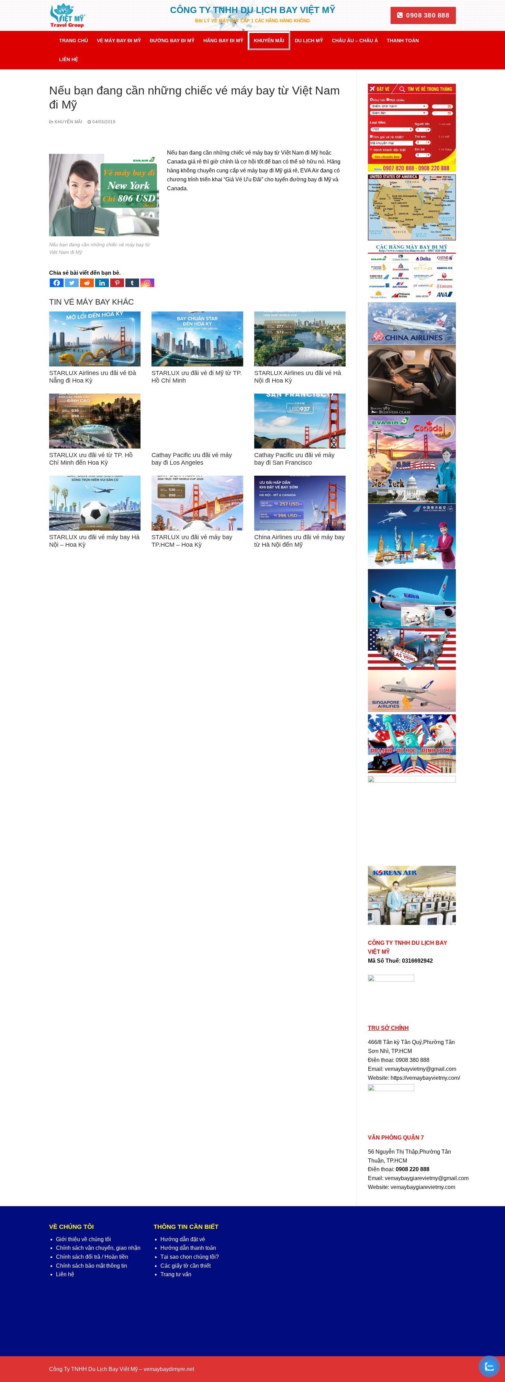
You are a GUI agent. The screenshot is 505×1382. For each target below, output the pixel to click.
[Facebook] (57, 283)
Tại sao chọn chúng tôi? (189, 1257)
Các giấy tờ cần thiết (185, 1266)
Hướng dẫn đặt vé (182, 1239)
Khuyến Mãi (68, 122)
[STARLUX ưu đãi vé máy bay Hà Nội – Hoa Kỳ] (95, 503)
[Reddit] (87, 283)
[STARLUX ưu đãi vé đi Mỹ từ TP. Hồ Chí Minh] (197, 338)
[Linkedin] (102, 283)
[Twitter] (72, 283)
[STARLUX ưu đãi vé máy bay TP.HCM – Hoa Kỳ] (197, 503)
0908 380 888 (427, 15)
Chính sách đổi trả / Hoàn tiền (92, 1257)
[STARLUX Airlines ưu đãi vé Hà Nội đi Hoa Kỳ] (300, 338)
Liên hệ (65, 1274)
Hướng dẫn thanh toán (188, 1248)
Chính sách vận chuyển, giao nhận (98, 1248)
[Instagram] (147, 283)
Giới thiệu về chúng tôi (83, 1239)
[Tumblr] (132, 283)
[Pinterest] (117, 283)
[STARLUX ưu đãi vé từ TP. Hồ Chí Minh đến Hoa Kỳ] (95, 421)
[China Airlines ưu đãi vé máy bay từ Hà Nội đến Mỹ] (300, 503)
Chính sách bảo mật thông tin (91, 1266)
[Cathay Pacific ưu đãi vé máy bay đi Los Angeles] (197, 421)
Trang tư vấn (175, 1274)
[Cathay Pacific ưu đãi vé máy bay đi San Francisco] (300, 421)
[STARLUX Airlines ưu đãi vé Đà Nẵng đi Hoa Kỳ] (95, 338)
